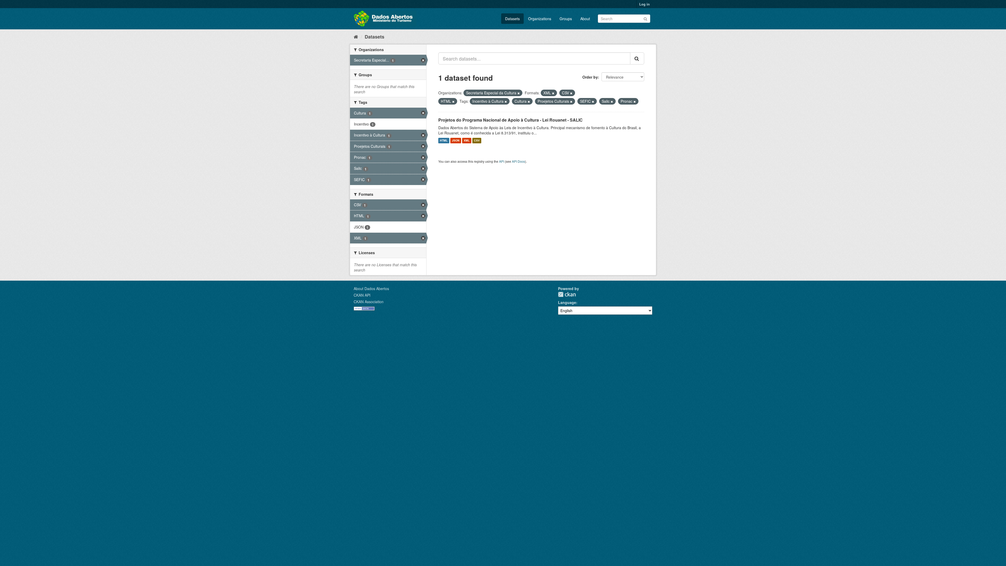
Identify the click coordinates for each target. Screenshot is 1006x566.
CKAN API (362, 295)
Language (567, 302)
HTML (443, 141)
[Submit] (645, 18)
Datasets (512, 18)
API (501, 161)
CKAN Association (369, 301)
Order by (590, 77)
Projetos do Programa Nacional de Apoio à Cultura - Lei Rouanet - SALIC (510, 120)
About (585, 18)
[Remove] (518, 93)
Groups (566, 18)
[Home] (356, 36)
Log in (644, 4)
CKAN (567, 294)
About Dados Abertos (371, 288)
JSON (456, 141)
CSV (477, 141)
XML (466, 141)
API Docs (518, 161)
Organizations (539, 18)
